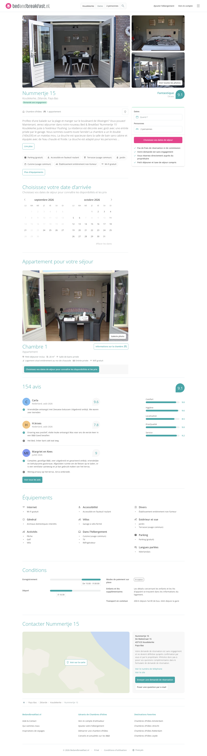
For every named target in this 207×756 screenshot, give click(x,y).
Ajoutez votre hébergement (91, 726)
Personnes (139, 123)
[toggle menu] (198, 5)
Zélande (42, 98)
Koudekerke (88, 6)
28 (25, 236)
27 (63, 230)
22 (32, 230)
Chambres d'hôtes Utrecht (146, 726)
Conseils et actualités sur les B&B (94, 735)
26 (56, 230)
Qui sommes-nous (31, 726)
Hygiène (149, 407)
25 (50, 230)
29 (32, 236)
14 (25, 224)
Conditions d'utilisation (115, 750)
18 (50, 224)
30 (38, 236)
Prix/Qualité (151, 424)
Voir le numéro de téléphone (148, 668)
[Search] (123, 6)
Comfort (149, 399)
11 (50, 217)
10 (44, 217)
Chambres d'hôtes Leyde (146, 735)
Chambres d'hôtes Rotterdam (148, 730)
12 (56, 217)
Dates (100, 6)
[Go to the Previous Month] (24, 199)
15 (32, 224)
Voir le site (140, 672)
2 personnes (112, 6)
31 (104, 236)
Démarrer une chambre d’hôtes (93, 730)
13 (63, 217)
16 (38, 224)
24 (44, 230)
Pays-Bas (53, 98)
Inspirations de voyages (33, 730)
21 (25, 230)
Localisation (151, 416)
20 (63, 224)
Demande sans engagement (34, 102)
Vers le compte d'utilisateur (91, 721)
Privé (96, 750)
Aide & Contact (29, 721)
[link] (28, 6)
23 (38, 230)
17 (44, 224)
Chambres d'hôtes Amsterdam (148, 721)
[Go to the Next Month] (111, 199)
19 (56, 224)
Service (149, 432)
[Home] (23, 702)
